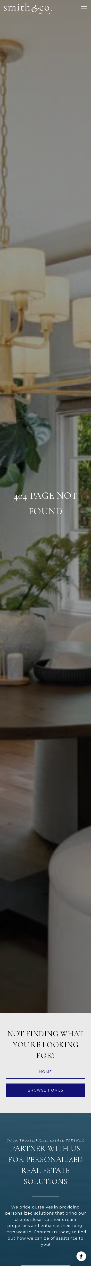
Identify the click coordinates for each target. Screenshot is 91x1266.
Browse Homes (46, 1090)
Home (45, 1072)
